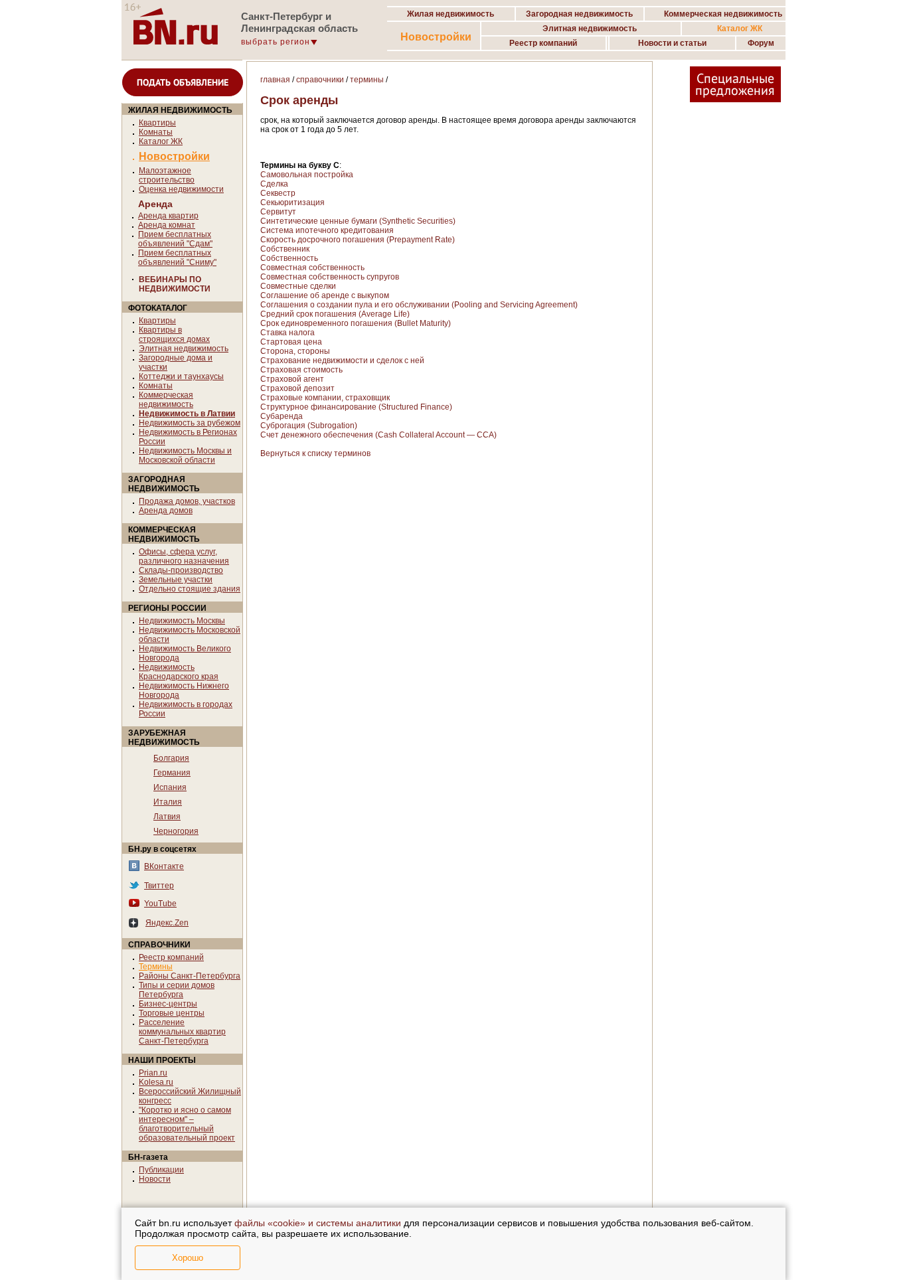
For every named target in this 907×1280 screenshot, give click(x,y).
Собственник (284, 249)
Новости (155, 1179)
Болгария (171, 758)
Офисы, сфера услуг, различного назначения (184, 556)
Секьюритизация (292, 202)
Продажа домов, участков (187, 501)
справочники (320, 79)
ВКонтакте (164, 866)
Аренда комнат (166, 225)
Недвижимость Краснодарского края (178, 672)
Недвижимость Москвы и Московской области (185, 455)
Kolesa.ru (156, 1082)
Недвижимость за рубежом (189, 423)
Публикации (161, 1169)
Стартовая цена (291, 342)
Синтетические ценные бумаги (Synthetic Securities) (357, 221)
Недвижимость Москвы (182, 620)
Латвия (167, 816)
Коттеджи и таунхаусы (181, 376)
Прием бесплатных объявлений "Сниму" (177, 257)
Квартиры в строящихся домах (174, 334)
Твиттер (159, 885)
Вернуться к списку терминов (315, 453)
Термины (156, 966)
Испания (170, 787)
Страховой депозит (297, 388)
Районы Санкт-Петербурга (189, 976)
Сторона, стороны (295, 351)
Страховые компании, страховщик (325, 397)
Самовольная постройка (306, 174)
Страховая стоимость (301, 369)
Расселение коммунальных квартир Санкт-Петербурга (182, 1032)
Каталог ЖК (161, 141)
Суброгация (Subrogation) (308, 425)
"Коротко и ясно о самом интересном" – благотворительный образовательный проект (187, 1124)
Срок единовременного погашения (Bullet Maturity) (355, 323)
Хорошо (187, 1258)
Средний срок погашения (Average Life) (335, 314)
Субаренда (281, 416)
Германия (172, 772)
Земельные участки (175, 579)
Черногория (176, 831)
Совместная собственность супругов (329, 276)
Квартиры (157, 122)
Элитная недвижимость (183, 348)
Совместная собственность (312, 267)
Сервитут (278, 211)
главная (275, 79)
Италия (167, 802)
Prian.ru (153, 1073)
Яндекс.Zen (167, 922)
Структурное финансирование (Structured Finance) (356, 407)
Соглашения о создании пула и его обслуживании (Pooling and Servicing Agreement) (419, 304)
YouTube (160, 903)
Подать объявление (182, 82)
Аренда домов (166, 510)
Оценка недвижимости (181, 189)
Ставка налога (287, 332)
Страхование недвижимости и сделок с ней (342, 360)
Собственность (289, 258)
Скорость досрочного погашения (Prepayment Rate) (357, 239)
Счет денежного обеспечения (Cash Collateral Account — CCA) (378, 435)
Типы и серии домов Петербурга (176, 990)
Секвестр (277, 193)
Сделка (274, 184)
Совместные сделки (298, 286)
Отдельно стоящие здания (189, 589)
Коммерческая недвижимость (166, 399)
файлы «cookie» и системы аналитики (317, 1223)
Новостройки (435, 36)
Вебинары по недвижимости (174, 284)
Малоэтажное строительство (167, 175)
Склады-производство (181, 570)
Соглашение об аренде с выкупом (324, 295)
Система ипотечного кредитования (327, 230)
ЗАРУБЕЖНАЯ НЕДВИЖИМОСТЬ (164, 737)
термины (367, 79)
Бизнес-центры (168, 1003)
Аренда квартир (168, 215)
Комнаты (156, 132)
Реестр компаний (171, 957)
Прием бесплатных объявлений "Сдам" (175, 239)
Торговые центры (172, 1013)
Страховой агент (292, 379)
